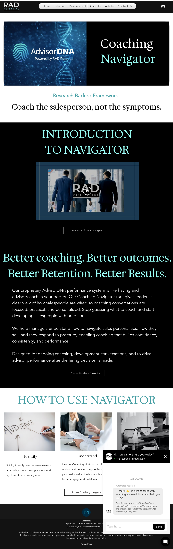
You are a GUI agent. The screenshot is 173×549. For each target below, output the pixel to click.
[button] (59, 6)
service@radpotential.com (94, 526)
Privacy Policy (86, 544)
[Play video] (87, 191)
